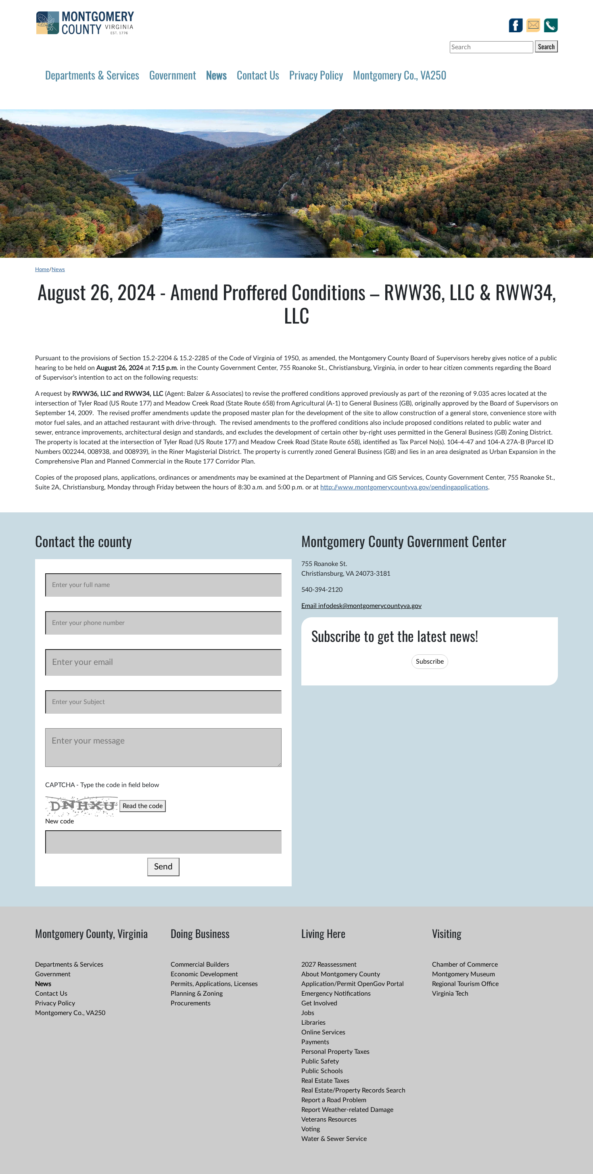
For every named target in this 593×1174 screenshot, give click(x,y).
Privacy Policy (316, 75)
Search (546, 46)
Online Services (323, 1032)
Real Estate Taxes (325, 1081)
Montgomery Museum (463, 974)
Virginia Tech (450, 993)
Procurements (191, 1003)
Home (42, 269)
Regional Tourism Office (465, 984)
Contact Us (258, 75)
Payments (315, 1042)
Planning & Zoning (197, 993)
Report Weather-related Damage (347, 1110)
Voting (310, 1129)
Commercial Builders (200, 964)
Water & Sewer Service (334, 1139)
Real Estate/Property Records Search (353, 1090)
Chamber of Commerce (465, 964)
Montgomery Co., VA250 (400, 75)
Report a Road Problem (333, 1100)
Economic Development (204, 974)
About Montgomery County (340, 974)
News (216, 75)
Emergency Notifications (336, 993)
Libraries (313, 1022)
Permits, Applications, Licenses (214, 984)
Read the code (143, 806)
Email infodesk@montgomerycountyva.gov (361, 606)
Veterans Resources (329, 1119)
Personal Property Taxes (335, 1052)
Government (172, 75)
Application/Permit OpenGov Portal (352, 984)
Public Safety (320, 1061)
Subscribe (430, 661)
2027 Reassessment (329, 964)
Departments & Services (92, 75)
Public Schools (322, 1071)
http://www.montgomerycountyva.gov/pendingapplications (404, 487)
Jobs (307, 1013)
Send (163, 867)
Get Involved (319, 1003)
